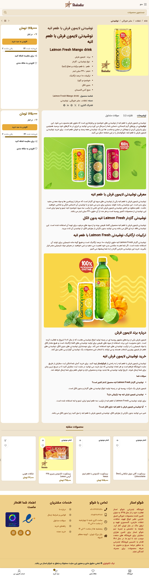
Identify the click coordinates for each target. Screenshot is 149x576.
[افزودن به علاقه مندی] (117, 445)
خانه (146, 20)
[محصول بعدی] (1, 21)
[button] (5, 440)
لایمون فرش (141, 339)
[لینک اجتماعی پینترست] (71, 105)
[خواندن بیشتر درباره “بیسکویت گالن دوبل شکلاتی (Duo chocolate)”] (117, 440)
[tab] (141, 116)
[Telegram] (28, 533)
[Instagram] (13, 533)
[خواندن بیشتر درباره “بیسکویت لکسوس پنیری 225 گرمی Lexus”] (42, 440)
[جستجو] (5, 12)
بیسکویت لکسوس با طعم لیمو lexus (95, 475)
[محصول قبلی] (8, 21)
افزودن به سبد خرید (19, 41)
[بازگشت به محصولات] (5, 21)
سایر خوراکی (127, 20)
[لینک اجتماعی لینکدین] (68, 105)
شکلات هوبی (28, 473)
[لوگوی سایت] (74, 4)
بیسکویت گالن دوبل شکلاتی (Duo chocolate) (130, 475)
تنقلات (138, 20)
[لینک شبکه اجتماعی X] (75, 105)
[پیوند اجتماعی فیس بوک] (78, 105)
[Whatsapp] (21, 533)
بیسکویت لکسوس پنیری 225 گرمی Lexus (58, 475)
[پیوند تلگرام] (64, 105)
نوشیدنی (115, 20)
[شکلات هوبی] (18, 453)
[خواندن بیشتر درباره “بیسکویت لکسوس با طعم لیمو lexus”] (80, 440)
